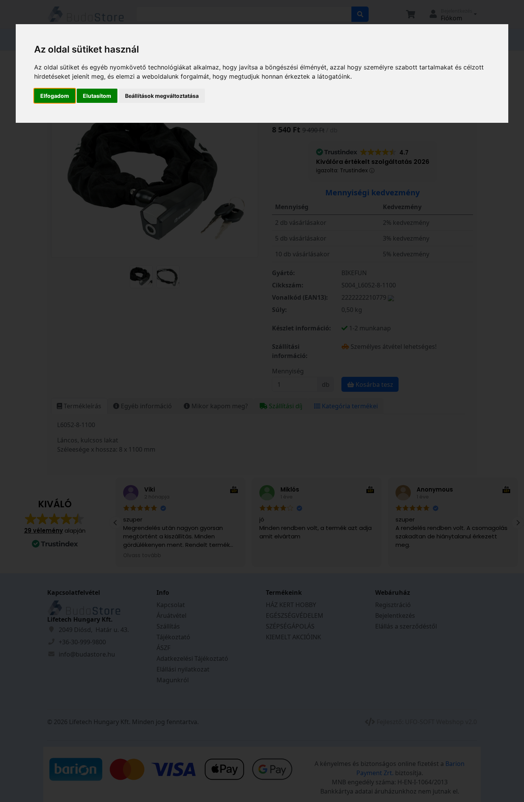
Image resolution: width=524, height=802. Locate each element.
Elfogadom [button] (54, 95)
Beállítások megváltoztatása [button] (162, 95)
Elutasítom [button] (97, 95)
